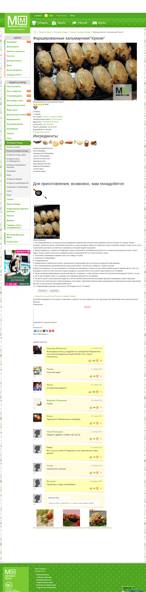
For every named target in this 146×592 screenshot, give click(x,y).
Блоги (17, 38)
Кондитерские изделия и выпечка (18, 210)
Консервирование (15, 124)
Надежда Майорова (57, 348)
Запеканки (11, 171)
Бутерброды (12, 129)
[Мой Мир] (44, 331)
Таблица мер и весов (41, 132)
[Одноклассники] (41, 331)
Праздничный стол (44, 580)
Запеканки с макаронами (17, 187)
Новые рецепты (14, 86)
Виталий (51, 481)
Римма (50, 369)
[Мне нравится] (89, 360)
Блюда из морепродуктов (18, 183)
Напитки (10, 216)
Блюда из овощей (14, 179)
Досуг (9, 65)
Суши (9, 191)
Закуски (10, 133)
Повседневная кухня (50, 122)
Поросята (43, 291)
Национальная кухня (16, 105)
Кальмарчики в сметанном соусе (46, 528)
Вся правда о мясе (15, 100)
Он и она (10, 56)
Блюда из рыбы (13, 147)
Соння (50, 465)
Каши (9, 175)
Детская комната (14, 60)
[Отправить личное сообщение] (34, 355)
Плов (9, 195)
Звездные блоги (14, 75)
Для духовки (48, 124)
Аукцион (38, 16)
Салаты (10, 199)
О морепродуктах (14, 96)
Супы (9, 138)
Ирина (50, 385)
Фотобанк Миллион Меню (15, 236)
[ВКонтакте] (35, 331)
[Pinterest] (53, 331)
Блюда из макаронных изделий (16, 166)
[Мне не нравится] (97, 360)
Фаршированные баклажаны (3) (73, 528)
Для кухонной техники (16, 114)
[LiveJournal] (47, 331)
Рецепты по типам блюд (46, 587)
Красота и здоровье (16, 51)
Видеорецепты (13, 119)
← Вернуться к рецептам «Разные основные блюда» (54, 296)
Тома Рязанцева (55, 432)
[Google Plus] (50, 331)
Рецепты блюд (45, 32)
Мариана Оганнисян (57, 400)
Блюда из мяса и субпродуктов (13, 160)
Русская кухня (56, 119)
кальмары (54, 291)
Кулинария (11, 42)
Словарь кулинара (44, 577)
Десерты (11, 220)
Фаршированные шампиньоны (99, 528)
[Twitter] (38, 331)
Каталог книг (12, 242)
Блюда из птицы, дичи (16, 155)
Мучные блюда (13, 204)
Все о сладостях (14, 91)
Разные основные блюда (80, 32)
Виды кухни (12, 110)
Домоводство (13, 46)
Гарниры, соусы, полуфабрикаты (14, 226)
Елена (50, 416)
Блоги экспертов (14, 70)
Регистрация (61, 16)
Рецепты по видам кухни (46, 585)
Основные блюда (60, 32)
